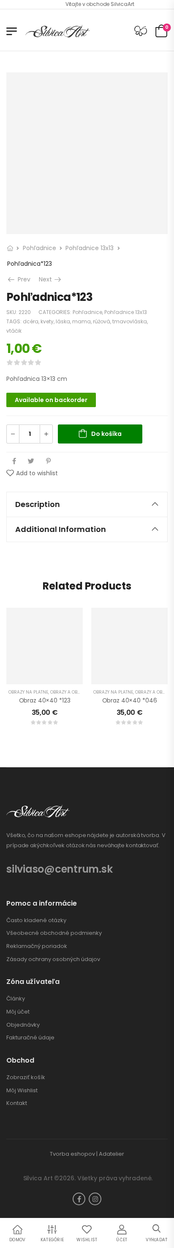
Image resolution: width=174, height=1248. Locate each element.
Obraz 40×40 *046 (129, 700)
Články (15, 998)
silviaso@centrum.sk (59, 869)
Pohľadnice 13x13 (89, 248)
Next (51, 279)
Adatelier (111, 1154)
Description (37, 504)
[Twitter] (31, 461)
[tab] (87, 504)
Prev (22, 279)
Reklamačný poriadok (36, 946)
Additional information (60, 529)
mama (81, 321)
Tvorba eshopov (72, 1154)
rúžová (101, 321)
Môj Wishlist (22, 1090)
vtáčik (14, 330)
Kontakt (16, 1103)
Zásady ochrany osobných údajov (53, 959)
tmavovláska (129, 321)
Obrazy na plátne (28, 692)
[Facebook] (14, 461)
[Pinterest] (48, 461)
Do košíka (106, 434)
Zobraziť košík (25, 1077)
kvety (47, 321)
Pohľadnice (39, 248)
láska (63, 321)
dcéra (30, 321)
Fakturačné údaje (30, 1037)
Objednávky (23, 1025)
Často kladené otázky (36, 920)
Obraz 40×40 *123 (45, 700)
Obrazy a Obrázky (70, 692)
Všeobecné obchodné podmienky (54, 933)
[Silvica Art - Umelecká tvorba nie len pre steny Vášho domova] (57, 31)
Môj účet (18, 1011)
